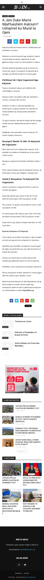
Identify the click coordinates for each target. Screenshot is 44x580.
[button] (41, 7)
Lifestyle (5, 16)
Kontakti (26, 573)
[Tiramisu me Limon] (8, 324)
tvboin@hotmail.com (27, 549)
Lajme (4, 475)
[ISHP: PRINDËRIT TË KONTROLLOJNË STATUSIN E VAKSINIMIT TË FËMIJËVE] (32, 495)
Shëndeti (11, 16)
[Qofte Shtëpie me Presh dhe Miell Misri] (8, 346)
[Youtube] (25, 565)
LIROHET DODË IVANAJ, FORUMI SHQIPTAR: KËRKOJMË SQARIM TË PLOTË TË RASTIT (28, 442)
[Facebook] (19, 565)
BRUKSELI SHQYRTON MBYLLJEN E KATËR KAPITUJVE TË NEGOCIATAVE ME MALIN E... (11, 508)
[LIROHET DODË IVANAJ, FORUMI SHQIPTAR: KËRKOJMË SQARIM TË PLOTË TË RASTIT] (8, 443)
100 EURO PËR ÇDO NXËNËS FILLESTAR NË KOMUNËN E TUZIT (10, 480)
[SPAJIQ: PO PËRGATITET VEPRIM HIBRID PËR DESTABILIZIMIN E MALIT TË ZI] (32, 469)
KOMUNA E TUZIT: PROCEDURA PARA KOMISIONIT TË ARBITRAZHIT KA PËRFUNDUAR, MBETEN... (28, 431)
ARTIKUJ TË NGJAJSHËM (13, 315)
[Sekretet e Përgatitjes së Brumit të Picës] (8, 335)
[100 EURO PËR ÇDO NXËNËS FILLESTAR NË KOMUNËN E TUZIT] (8, 409)
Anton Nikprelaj (30, 577)
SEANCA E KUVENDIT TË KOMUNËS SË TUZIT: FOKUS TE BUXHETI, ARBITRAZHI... (28, 419)
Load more (21, 451)
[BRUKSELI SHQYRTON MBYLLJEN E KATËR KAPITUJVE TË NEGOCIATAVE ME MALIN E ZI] (11, 495)
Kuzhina (5, 327)
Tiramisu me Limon (23, 321)
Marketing (18, 573)
